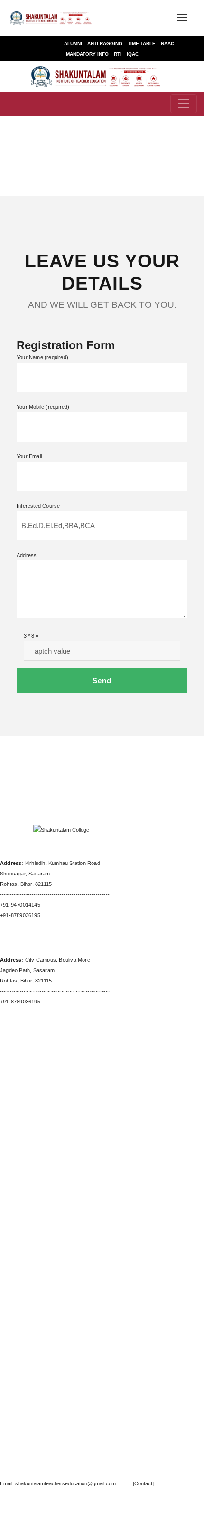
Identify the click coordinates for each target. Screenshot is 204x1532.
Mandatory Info (87, 54)
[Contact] (135, 1483)
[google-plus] (102, 779)
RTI (117, 54)
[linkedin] (146, 1515)
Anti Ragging (104, 43)
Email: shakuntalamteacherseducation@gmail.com (58, 1483)
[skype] (128, 779)
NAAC (167, 43)
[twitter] (155, 779)
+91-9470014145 (20, 905)
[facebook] (75, 779)
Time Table (142, 43)
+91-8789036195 (20, 915)
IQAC (133, 54)
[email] (49, 779)
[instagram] (200, 1515)
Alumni (73, 43)
